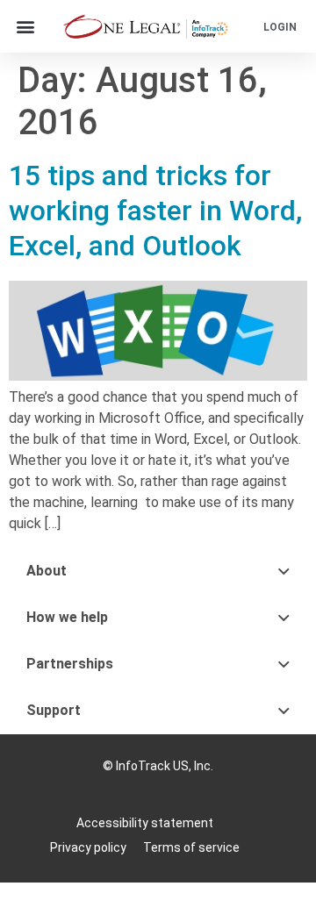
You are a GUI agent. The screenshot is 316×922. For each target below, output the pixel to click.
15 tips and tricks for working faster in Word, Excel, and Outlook (155, 210)
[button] (25, 26)
